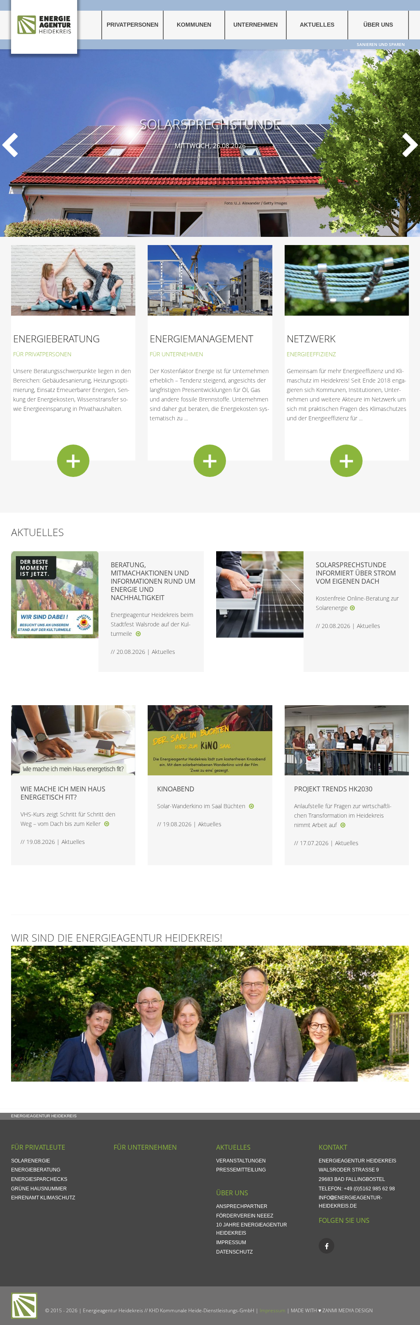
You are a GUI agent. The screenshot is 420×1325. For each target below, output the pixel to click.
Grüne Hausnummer (39, 1189)
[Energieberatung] (73, 461)
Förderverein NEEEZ (244, 1216)
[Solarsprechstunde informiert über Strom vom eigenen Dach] (352, 608)
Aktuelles (317, 25)
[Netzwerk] (346, 461)
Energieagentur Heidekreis (44, 1116)
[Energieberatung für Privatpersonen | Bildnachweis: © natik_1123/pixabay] (73, 280)
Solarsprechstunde (210, 124)
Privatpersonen (132, 25)
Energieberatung (56, 338)
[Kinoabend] (251, 806)
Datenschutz (234, 1252)
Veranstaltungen (241, 1161)
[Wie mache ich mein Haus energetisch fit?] (106, 824)
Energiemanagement (201, 338)
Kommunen (194, 25)
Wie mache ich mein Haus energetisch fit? (63, 793)
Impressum (231, 1242)
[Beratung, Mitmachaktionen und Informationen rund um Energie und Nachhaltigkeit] (138, 633)
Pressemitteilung (241, 1170)
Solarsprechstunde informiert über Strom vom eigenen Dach (356, 573)
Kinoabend (175, 788)
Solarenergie (30, 1161)
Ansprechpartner (241, 1206)
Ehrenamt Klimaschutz (43, 1198)
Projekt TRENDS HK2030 (333, 788)
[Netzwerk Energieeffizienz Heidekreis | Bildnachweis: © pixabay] (347, 280)
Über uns (378, 25)
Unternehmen (255, 25)
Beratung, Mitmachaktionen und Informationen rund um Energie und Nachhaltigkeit (153, 581)
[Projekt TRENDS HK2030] (342, 825)
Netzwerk (311, 338)
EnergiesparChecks (39, 1179)
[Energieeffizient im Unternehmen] (210, 280)
